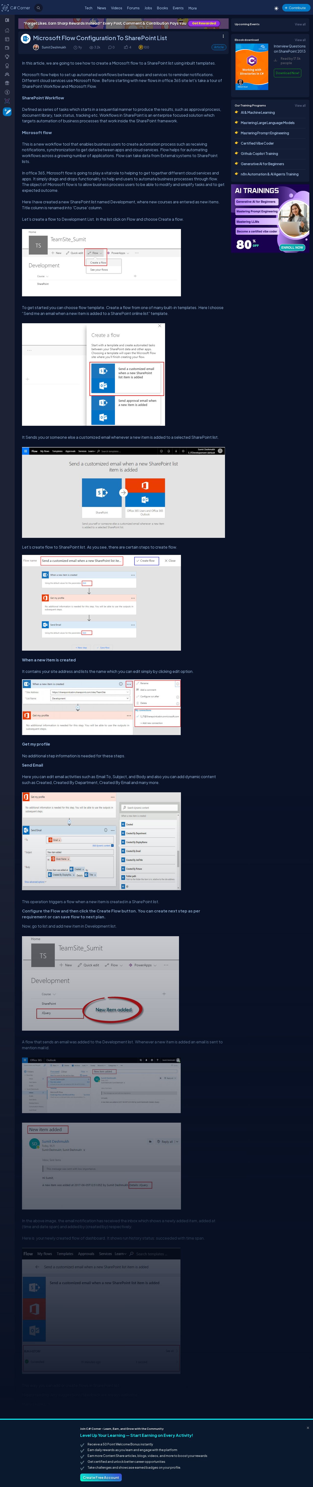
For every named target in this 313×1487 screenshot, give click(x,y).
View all (300, 24)
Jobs (148, 8)
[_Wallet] (8, 48)
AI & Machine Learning (258, 112)
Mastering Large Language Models (268, 122)
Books (162, 8)
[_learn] (8, 56)
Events (178, 8)
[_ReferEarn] (8, 83)
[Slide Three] (123, 23)
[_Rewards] (8, 92)
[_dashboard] (8, 39)
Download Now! (287, 73)
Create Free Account (101, 1477)
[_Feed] (8, 30)
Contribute (297, 8)
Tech (88, 8)
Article (219, 47)
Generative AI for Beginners (262, 163)
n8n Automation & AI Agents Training (270, 174)
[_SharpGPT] (8, 100)
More (193, 8)
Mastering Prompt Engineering (265, 133)
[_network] (8, 74)
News (101, 8)
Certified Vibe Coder (257, 143)
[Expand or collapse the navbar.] (8, 20)
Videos (116, 8)
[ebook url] (252, 89)
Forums (133, 8)
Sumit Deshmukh (54, 47)
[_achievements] (8, 65)
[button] (125, 47)
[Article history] (75, 47)
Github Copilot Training (259, 153)
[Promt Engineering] (270, 218)
